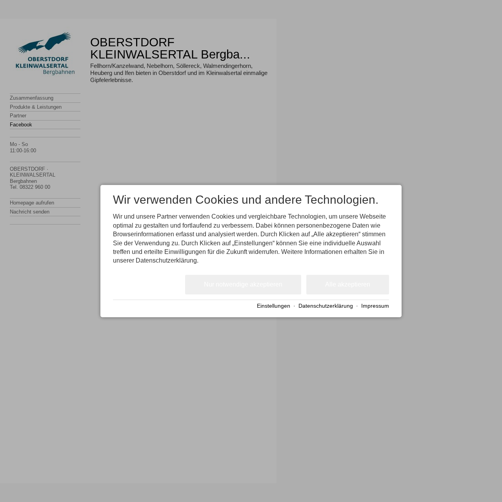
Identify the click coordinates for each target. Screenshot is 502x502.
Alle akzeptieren (347, 284)
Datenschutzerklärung (325, 306)
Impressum (375, 306)
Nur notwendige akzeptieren (243, 284)
